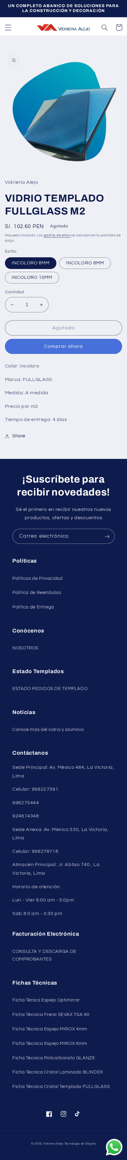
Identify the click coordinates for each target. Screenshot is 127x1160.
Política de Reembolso (36, 592)
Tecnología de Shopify (80, 1143)
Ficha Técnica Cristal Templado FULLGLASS (61, 1086)
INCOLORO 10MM (32, 277)
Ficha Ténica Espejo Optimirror (46, 1000)
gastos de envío (57, 235)
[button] (8, 27)
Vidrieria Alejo (53, 1143)
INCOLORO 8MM (85, 263)
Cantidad (14, 292)
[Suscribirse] (107, 536)
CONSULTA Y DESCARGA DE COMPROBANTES (44, 955)
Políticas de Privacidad (37, 578)
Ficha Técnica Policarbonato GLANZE (53, 1058)
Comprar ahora (63, 346)
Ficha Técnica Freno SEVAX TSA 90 (50, 1014)
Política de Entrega (33, 607)
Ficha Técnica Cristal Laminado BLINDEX (57, 1072)
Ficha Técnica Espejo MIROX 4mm (49, 1029)
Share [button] (18, 436)
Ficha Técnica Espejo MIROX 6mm (49, 1043)
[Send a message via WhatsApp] (114, 1147)
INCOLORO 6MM (31, 263)
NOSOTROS (25, 648)
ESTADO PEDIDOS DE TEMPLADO (50, 688)
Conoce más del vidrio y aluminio (48, 729)
